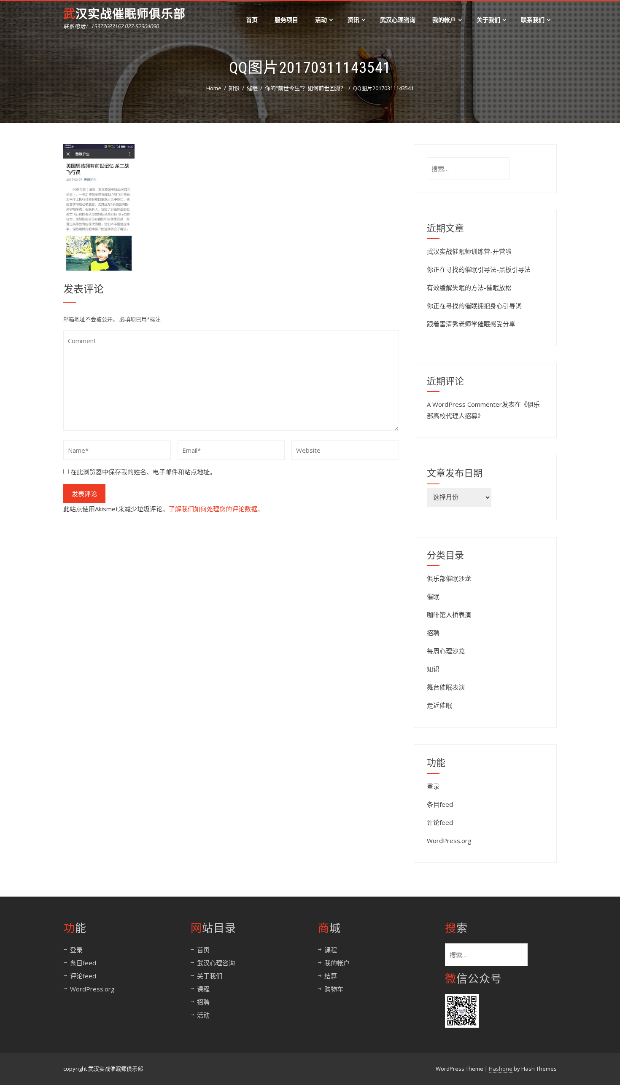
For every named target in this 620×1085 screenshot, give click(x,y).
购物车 (333, 989)
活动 (321, 20)
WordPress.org (449, 840)
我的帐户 (444, 20)
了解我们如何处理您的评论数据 (213, 509)
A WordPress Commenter (464, 404)
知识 (433, 669)
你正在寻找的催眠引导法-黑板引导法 (479, 269)
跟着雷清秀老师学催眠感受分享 (471, 324)
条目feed (440, 804)
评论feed (440, 822)
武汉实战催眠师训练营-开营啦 (469, 251)
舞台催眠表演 (446, 687)
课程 (203, 989)
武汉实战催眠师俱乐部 (124, 14)
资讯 (353, 20)
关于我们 (488, 20)
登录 (433, 786)
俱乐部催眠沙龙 (449, 578)
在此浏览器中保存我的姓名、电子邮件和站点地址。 (143, 471)
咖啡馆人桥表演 (449, 614)
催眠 (433, 596)
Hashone (500, 1068)
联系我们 (533, 20)
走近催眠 (439, 705)
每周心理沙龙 (446, 651)
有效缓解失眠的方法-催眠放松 (469, 287)
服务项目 (286, 20)
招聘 (433, 632)
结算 (330, 976)
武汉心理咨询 (397, 20)
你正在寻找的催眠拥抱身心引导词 (474, 305)
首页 (252, 20)
